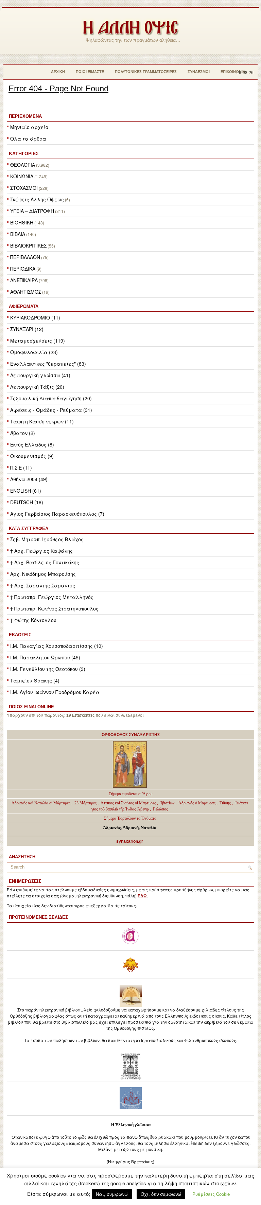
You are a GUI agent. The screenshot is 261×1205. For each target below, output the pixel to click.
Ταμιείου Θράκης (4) (34, 680)
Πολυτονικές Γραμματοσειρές (146, 72)
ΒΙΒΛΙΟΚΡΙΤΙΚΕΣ (28, 245)
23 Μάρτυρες (86, 803)
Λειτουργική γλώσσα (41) (40, 375)
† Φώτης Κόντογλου (33, 620)
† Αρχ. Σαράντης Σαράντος (42, 585)
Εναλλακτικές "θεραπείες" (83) (48, 363)
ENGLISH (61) (25, 490)
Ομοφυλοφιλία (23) (34, 352)
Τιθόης (226, 803)
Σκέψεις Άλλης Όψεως (37, 199)
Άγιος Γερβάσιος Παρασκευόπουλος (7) (57, 513)
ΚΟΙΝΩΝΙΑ (21, 176)
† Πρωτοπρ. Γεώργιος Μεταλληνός (51, 597)
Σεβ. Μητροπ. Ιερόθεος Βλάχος (47, 539)
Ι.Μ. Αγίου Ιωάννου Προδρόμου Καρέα (55, 692)
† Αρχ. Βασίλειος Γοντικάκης (44, 562)
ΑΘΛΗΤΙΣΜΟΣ (25, 291)
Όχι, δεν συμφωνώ (161, 1194)
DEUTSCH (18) (26, 502)
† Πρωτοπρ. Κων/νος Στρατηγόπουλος (54, 608)
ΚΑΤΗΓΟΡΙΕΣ (23, 153)
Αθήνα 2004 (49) (29, 479)
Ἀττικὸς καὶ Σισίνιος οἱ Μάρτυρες (129, 803)
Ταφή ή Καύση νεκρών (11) (42, 421)
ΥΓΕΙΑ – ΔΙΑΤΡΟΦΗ (32, 210)
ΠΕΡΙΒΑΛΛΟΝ (25, 257)
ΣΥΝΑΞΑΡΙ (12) (27, 329)
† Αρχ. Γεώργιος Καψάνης (41, 550)
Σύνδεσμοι (199, 72)
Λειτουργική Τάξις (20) (37, 386)
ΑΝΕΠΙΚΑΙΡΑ (24, 280)
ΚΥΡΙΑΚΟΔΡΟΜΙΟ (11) (35, 317)
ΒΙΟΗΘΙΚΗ (21, 222)
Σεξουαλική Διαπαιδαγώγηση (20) (51, 398)
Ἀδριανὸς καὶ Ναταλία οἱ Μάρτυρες (41, 803)
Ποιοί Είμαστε (90, 72)
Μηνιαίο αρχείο (29, 127)
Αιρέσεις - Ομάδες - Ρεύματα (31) (51, 409)
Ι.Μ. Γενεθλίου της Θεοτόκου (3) (47, 668)
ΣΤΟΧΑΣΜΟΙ (24, 187)
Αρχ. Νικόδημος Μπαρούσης (43, 573)
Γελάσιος (160, 809)
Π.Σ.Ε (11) (21, 467)
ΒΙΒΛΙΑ (17, 234)
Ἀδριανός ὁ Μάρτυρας (197, 803)
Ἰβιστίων (167, 803)
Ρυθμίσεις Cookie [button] (211, 1194)
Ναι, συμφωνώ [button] (112, 1194)
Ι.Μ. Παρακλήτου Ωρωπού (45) (45, 657)
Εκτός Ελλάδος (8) (32, 444)
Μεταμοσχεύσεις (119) (37, 340)
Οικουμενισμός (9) (32, 456)
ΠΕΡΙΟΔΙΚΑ (22, 268)
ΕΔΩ (142, 896)
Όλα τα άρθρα (28, 138)
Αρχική (58, 72)
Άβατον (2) (22, 433)
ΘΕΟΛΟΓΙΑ (22, 164)
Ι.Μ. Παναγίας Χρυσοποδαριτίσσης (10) (56, 645)
